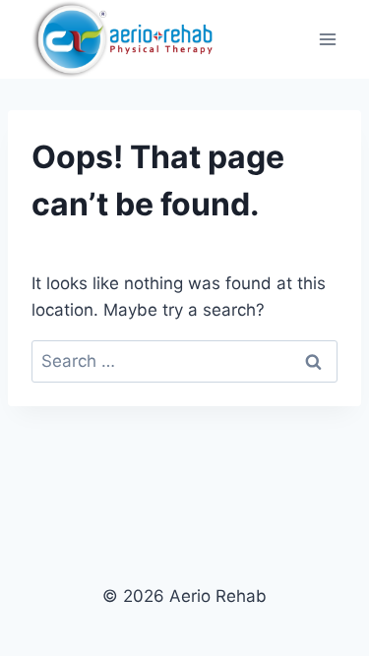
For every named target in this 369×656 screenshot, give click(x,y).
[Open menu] (327, 39)
